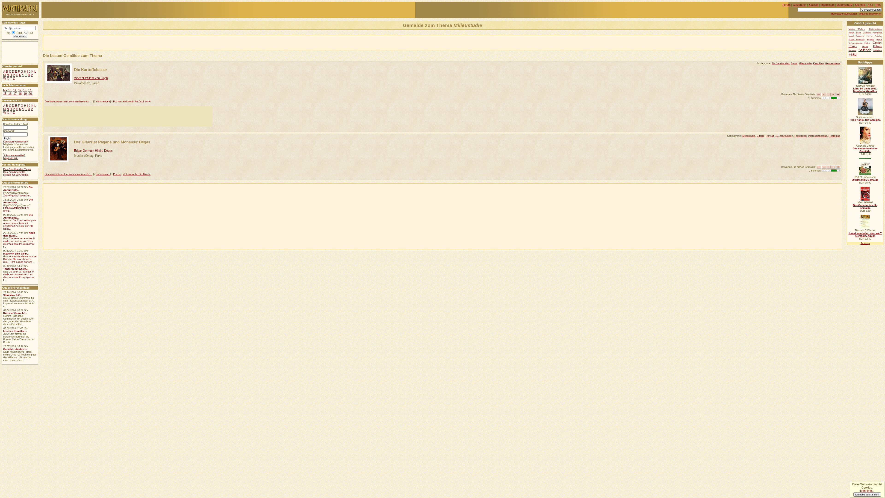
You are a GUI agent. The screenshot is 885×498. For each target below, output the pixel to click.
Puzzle (117, 101)
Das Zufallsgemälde (14, 172)
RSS (870, 4)
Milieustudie (805, 63)
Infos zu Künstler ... (15, 331)
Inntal (851, 36)
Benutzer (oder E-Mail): (16, 124)
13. (25, 90)
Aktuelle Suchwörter (870, 13)
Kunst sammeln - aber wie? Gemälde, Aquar (865, 234)
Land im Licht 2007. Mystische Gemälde (865, 90)
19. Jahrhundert (781, 63)
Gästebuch (799, 4)
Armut (794, 63)
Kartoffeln (818, 63)
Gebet (865, 46)
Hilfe (878, 4)
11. (15, 90)
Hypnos (870, 40)
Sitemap (860, 4)
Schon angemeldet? (14, 155)
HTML (19, 33)
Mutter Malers (857, 29)
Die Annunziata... (18, 188)
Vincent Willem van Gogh (91, 78)
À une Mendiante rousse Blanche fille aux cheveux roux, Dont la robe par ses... (19, 259)
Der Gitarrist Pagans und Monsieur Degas (112, 142)
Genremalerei (832, 63)
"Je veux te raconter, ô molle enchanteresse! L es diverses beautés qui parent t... (19, 242)
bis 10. (7, 90)
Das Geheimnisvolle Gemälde (865, 206)
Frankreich (800, 135)
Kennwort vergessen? (15, 141)
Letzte (870, 36)
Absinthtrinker (875, 29)
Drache (878, 36)
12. (20, 90)
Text (30, 33)
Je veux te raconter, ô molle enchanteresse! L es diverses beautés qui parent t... (18, 275)
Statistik (813, 4)
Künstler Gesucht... (15, 313)
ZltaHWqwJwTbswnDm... (17, 195)
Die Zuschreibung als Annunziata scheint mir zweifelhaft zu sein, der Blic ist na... (19, 224)
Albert (851, 33)
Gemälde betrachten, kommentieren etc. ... (68, 101)
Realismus (834, 135)
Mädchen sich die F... (16, 253)
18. (20, 93)
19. (26, 93)
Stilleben (864, 50)
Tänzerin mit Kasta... (15, 268)
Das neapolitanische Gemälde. (865, 150)
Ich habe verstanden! (867, 494)
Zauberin (860, 36)
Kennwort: (9, 131)
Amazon (865, 243)
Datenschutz (845, 4)
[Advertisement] (97, 42)
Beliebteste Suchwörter (844, 13)
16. (10, 93)
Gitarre (760, 135)
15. (5, 93)
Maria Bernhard (856, 40)
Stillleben (877, 50)
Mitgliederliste (10, 158)
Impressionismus (817, 135)
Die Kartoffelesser (90, 69)
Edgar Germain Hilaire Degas (93, 150)
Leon (858, 33)
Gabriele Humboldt (872, 33)
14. (30, 90)
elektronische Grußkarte (136, 101)
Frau (852, 54)
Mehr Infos (866, 490)
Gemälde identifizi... (15, 349)
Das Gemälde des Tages (17, 169)
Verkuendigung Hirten (859, 43)
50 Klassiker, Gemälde (865, 179)
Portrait (770, 135)
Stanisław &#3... (12, 295)
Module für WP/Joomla (15, 174)
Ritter (879, 40)
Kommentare (103, 101)
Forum (786, 4)
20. (31, 93)
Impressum (828, 4)
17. (15, 93)
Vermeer (852, 50)
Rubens (877, 46)
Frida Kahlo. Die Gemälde (865, 120)
